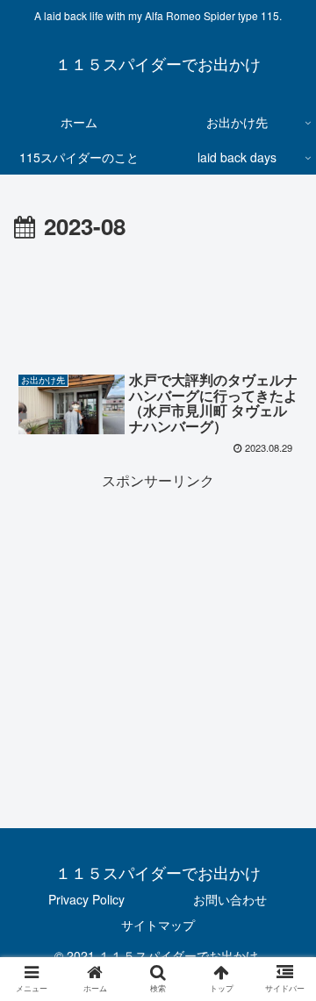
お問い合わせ (230, 899)
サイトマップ (158, 924)
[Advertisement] (158, 299)
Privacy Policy (86, 899)
